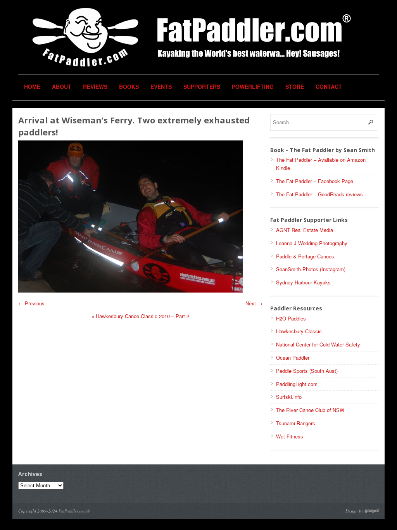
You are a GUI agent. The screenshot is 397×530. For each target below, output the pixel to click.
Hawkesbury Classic (299, 331)
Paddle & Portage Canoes (305, 256)
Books (129, 86)
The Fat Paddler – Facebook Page (314, 181)
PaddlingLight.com (297, 384)
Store (294, 86)
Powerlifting (253, 86)
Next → (253, 303)
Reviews (95, 86)
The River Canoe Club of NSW (310, 410)
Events (161, 86)
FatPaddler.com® (74, 511)
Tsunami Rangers (295, 423)
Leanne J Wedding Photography (311, 243)
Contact (329, 86)
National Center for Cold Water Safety (318, 344)
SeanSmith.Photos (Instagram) (310, 269)
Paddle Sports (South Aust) (307, 370)
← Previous (31, 303)
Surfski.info (289, 396)
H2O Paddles (291, 318)
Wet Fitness (289, 436)
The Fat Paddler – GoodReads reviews (319, 194)
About (61, 86)
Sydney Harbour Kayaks (303, 282)
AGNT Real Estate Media (304, 230)
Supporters (201, 86)
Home (32, 86)
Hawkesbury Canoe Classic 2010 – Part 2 (140, 316)
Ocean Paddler (292, 357)
